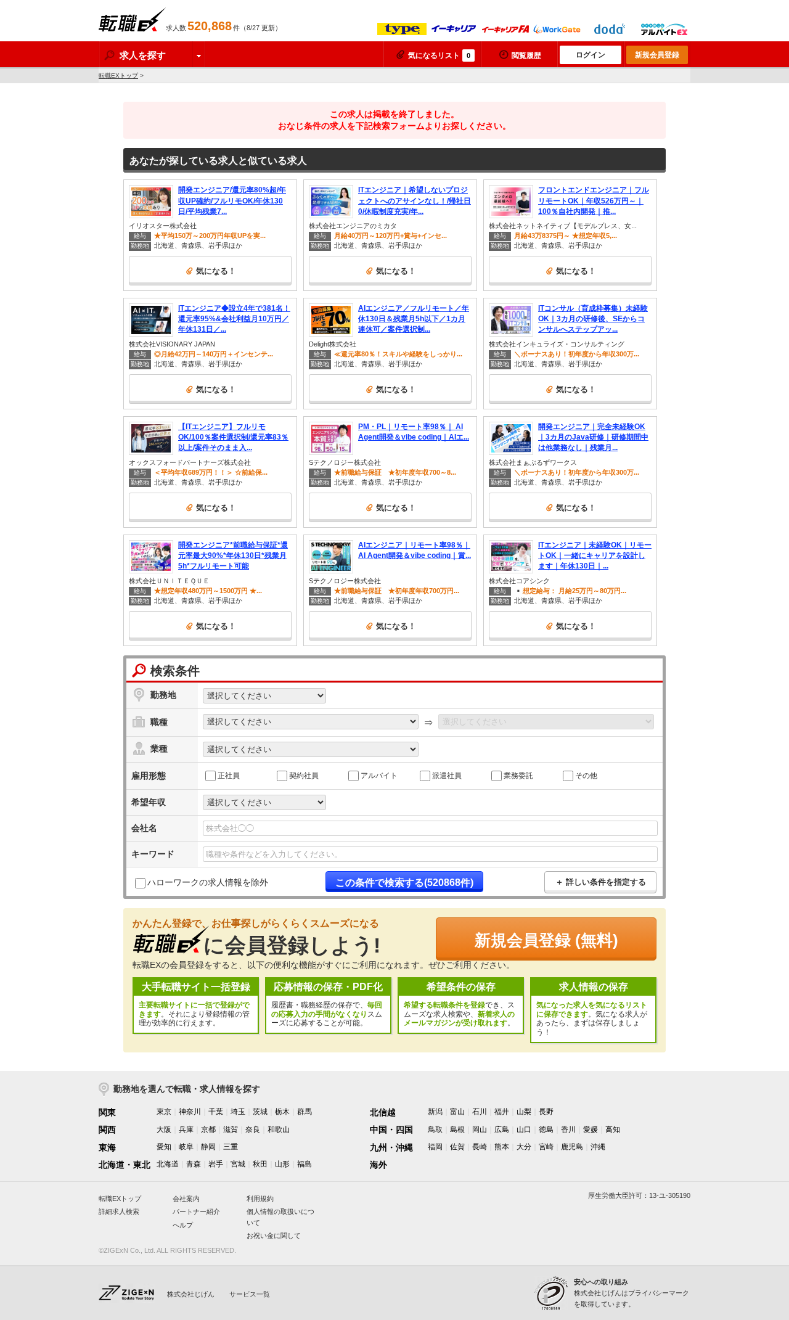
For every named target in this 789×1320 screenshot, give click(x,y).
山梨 (524, 1111)
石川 (479, 1111)
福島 (304, 1164)
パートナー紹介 (196, 1211)
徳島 (546, 1129)
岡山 (479, 1129)
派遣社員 (447, 775)
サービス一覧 (249, 1294)
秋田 (260, 1164)
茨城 (260, 1111)
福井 (501, 1111)
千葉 (215, 1111)
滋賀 (230, 1129)
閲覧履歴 (526, 55)
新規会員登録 (657, 55)
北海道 (168, 1164)
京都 (208, 1129)
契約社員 (304, 775)
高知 (612, 1129)
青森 (193, 1164)
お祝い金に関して (274, 1235)
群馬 (304, 1111)
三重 (230, 1146)
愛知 (164, 1146)
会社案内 (186, 1198)
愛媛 (590, 1129)
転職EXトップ (118, 75)
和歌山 (279, 1129)
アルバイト (379, 775)
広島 (501, 1129)
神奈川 (190, 1111)
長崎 (479, 1146)
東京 (164, 1111)
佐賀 (457, 1146)
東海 (107, 1147)
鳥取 (435, 1129)
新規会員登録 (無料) (546, 940)
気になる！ (216, 271)
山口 (524, 1129)
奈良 (252, 1129)
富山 (457, 1111)
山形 (282, 1164)
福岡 (435, 1146)
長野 (546, 1111)
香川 (568, 1129)
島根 (457, 1129)
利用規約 (260, 1198)
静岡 (208, 1146)
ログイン (590, 55)
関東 (107, 1112)
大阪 (164, 1129)
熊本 (501, 1146)
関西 (107, 1129)
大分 (524, 1146)
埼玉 (238, 1111)
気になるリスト (439, 55)
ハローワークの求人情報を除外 (207, 882)
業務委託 (518, 775)
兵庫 (186, 1129)
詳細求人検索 (119, 1211)
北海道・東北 (124, 1165)
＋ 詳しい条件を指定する (600, 882)
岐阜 (186, 1146)
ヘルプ (183, 1225)
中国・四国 (391, 1129)
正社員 (229, 775)
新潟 (435, 1111)
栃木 (282, 1111)
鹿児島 (572, 1146)
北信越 (383, 1112)
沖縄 (598, 1146)
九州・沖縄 (391, 1147)
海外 (378, 1165)
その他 (586, 775)
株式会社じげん (191, 1294)
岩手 (215, 1164)
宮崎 (546, 1146)
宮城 (238, 1164)
